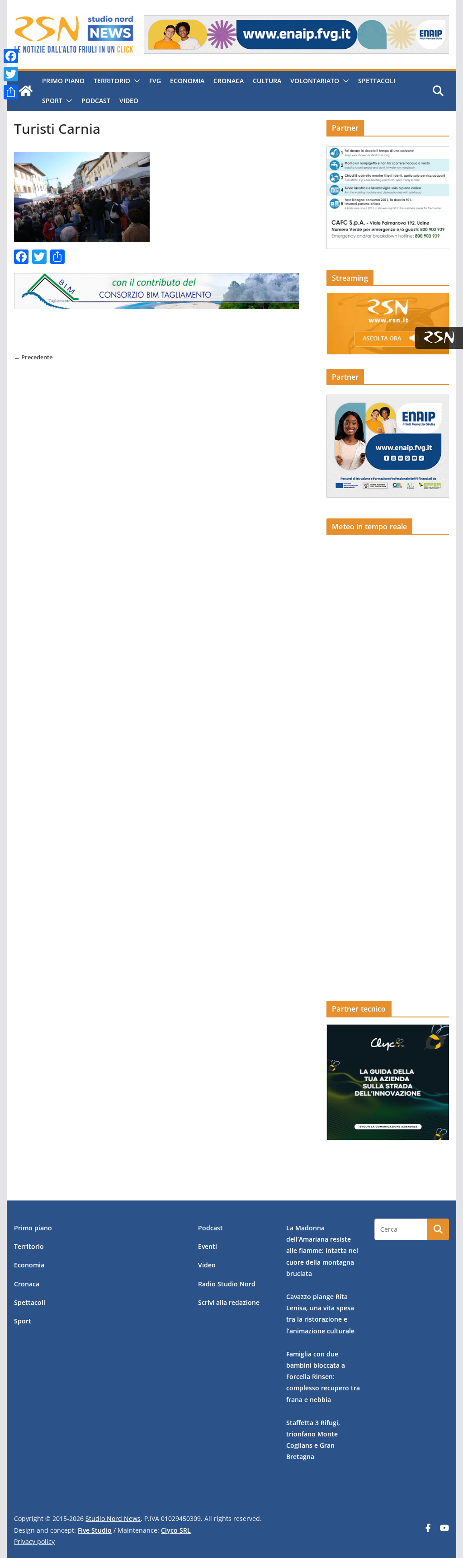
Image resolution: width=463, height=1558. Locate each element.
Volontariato (314, 80)
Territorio (112, 80)
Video (128, 100)
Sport (52, 100)
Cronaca (228, 80)
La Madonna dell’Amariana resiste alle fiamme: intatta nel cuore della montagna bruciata (322, 1251)
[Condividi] (11, 92)
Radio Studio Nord (226, 1284)
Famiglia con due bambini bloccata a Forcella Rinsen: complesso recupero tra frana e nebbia (323, 1377)
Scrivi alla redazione (229, 1302)
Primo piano (63, 80)
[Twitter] (11, 74)
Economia (187, 80)
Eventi (207, 1246)
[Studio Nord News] (26, 91)
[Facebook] (11, 56)
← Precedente (33, 357)
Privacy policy (34, 1541)
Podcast (95, 100)
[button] (135, 81)
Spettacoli (376, 80)
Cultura (267, 80)
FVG (155, 80)
